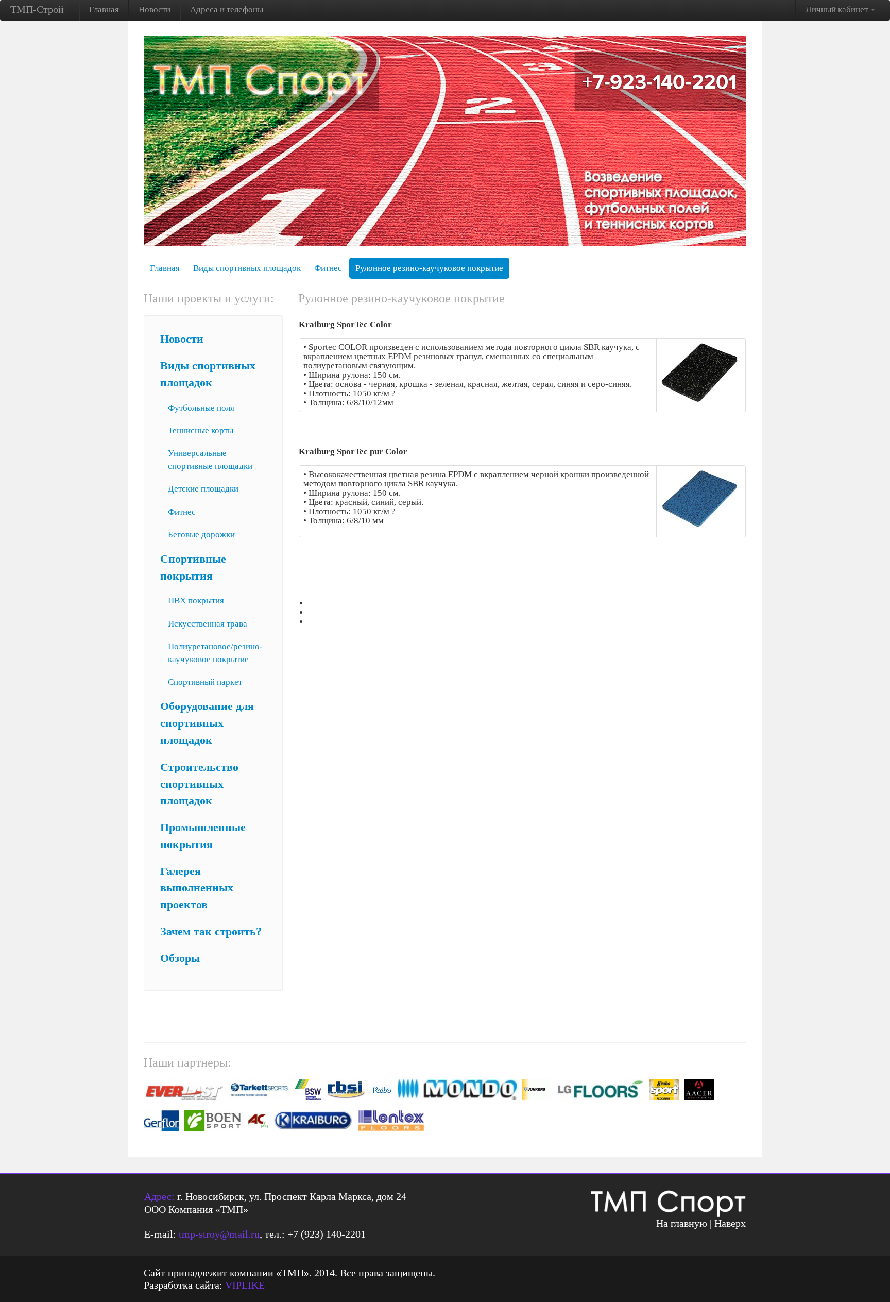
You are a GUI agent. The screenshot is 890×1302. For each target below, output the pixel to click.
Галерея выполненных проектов (196, 888)
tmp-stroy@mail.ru (219, 1234)
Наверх (730, 1223)
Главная (104, 9)
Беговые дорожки (201, 534)
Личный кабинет (838, 9)
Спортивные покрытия (193, 567)
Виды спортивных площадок (247, 268)
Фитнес (328, 268)
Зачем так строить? (211, 931)
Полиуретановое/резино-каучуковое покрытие (215, 652)
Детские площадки (203, 489)
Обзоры (180, 958)
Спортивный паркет (205, 682)
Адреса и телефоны (226, 9)
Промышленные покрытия (203, 836)
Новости (154, 9)
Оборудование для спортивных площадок (207, 723)
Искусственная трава (207, 624)
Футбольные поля (201, 408)
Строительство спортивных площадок (199, 784)
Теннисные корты (200, 430)
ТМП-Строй (37, 9)
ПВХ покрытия (196, 600)
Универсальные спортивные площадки (210, 459)
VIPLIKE (245, 1285)
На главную (681, 1223)
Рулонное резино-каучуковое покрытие (429, 268)
